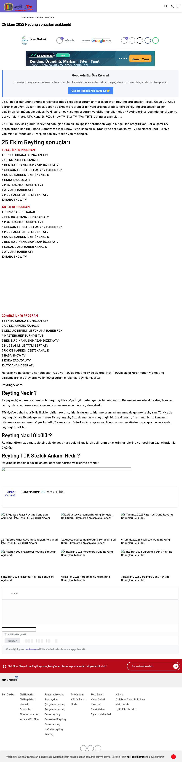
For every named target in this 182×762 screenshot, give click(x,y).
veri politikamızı (135, 756)
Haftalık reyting (54, 729)
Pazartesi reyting (54, 694)
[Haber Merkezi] (25, 40)
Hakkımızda (122, 704)
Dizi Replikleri (27, 699)
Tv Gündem (77, 694)
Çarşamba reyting (55, 704)
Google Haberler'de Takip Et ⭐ (90, 90)
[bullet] (42, 641)
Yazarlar (96, 704)
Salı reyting (51, 699)
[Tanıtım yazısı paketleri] (90, 59)
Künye (119, 694)
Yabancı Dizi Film (29, 719)
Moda (74, 704)
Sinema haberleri (29, 714)
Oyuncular (25, 709)
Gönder (12, 640)
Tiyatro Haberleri (101, 714)
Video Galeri (98, 699)
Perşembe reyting (55, 709)
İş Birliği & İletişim (126, 709)
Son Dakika (8, 694)
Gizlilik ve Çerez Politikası (130, 699)
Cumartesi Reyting (55, 719)
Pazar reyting (52, 724)
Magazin (24, 704)
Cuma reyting (52, 714)
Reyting (49, 734)
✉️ (43, 492)
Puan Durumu (10, 679)
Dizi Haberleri (27, 694)
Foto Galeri (97, 694)
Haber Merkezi (38, 39)
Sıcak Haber (98, 709)
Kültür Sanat (78, 699)
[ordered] (39, 641)
